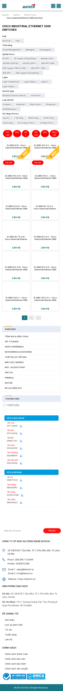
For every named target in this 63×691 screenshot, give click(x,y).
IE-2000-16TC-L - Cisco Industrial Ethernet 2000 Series (16, 299)
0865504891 (12, 487)
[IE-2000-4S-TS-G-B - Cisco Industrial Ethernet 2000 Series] (16, 228)
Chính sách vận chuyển (16, 668)
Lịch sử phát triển (14, 625)
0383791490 (12, 480)
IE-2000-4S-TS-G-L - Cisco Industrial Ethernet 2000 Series (45, 207)
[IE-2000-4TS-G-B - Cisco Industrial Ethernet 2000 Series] (16, 167)
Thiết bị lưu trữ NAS (16, 357)
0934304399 (12, 448)
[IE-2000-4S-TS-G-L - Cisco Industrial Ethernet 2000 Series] (45, 198)
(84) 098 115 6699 (24, 559)
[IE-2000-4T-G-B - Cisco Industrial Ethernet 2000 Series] (16, 198)
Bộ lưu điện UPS (13, 388)
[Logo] (28, 6)
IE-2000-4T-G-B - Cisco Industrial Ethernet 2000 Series (16, 207)
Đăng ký (52, 531)
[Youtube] (24, 518)
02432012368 (13, 495)
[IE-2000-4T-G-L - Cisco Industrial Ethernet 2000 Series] (45, 167)
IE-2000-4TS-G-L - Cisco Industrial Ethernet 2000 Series (45, 146)
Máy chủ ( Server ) (14, 362)
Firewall (9, 378)
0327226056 (12, 433)
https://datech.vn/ (27, 579)
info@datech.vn (25, 573)
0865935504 (12, 502)
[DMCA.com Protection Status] (36, 677)
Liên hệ (16, 156)
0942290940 (12, 463)
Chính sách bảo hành (15, 663)
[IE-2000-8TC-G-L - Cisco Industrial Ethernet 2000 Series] (45, 228)
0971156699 (12, 426)
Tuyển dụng (11, 634)
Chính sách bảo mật (15, 659)
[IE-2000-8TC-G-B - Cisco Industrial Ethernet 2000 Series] (16, 259)
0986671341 (12, 441)
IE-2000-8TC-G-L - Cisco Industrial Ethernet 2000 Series (45, 238)
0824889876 (12, 455)
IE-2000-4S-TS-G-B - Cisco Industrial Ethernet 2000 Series (16, 238)
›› (38, 318)
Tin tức (8, 629)
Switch (9, 372)
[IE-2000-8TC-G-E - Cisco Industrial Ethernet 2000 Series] (45, 259)
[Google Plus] (11, 518)
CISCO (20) (13, 405)
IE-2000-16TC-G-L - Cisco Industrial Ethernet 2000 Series (45, 299)
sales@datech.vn (25, 569)
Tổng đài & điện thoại (16, 336)
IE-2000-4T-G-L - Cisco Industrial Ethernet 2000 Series (45, 177)
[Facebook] (5, 518)
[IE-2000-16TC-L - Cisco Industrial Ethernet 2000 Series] (16, 289)
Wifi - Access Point (15, 367)
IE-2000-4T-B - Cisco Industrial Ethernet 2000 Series (16, 146)
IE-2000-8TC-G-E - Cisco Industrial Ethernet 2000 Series (45, 268)
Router (8, 383)
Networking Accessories (18, 352)
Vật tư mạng (12, 341)
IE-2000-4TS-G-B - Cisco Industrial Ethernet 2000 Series (16, 177)
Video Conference (14, 347)
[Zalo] (21, 425)
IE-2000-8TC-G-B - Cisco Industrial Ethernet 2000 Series (16, 268)
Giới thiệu (10, 620)
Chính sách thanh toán (16, 654)
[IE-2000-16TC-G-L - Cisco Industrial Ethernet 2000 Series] (45, 289)
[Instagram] (18, 518)
